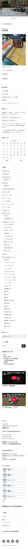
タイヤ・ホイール (8, 277)
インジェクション (8, 262)
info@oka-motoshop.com (13, 431)
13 (21, 149)
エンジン (6, 268)
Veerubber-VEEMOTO (7, 189)
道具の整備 (7, 247)
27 (21, 154)
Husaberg (4, 174)
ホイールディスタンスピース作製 (10, 123)
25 (14, 154)
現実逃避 (5, 30)
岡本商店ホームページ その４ (9, 453)
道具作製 (6, 311)
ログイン (4, 516)
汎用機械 (6, 288)
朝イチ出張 (5, 94)
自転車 (5, 245)
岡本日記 (4, 213)
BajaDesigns (5, 171)
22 (3, 154)
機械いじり (7, 242)
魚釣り (5, 250)
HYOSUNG (5, 177)
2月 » (21, 160)
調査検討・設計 (8, 300)
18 (14, 151)
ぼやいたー (5, 198)
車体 (5, 303)
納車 (5, 294)
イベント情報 (5, 201)
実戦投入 (4, 100)
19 (17, 151)
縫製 (5, 297)
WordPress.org (6, 525)
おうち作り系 (7, 224)
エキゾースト (7, 265)
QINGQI (4, 183)
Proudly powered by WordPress (9, 545)
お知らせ (4, 192)
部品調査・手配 (8, 320)
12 (17, 149)
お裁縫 (5, 233)
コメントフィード (6, 522)
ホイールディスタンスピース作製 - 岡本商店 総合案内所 (13, 125)
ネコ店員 (4, 210)
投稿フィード (5, 519)
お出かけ (6, 227)
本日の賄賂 (5, 91)
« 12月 (7, 160)
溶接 (5, 291)
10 (10, 149)
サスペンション (8, 274)
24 (10, 154)
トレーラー (5, 207)
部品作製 (6, 314)
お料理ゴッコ (7, 230)
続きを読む (5, 73)
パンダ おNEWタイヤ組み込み (9, 130)
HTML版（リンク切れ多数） (9, 459)
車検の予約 (5, 117)
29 (3, 157)
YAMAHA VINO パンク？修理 (10, 97)
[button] (3, 501)
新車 (3, 254)
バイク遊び (7, 239)
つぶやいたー (5, 195)
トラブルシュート (8, 280)
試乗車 (5, 179)
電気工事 (6, 323)
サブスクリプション (7, 204)
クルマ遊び (7, 236)
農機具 (5, 309)
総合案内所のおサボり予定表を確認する (12, 506)
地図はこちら (6, 427)
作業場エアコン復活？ (7, 112)
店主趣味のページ (6, 222)
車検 (5, 306)
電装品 (5, 326)
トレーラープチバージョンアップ (10, 103)
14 (24, 149)
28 (24, 154)
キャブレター (7, 271)
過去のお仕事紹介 (6, 257)
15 (3, 151)
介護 (5, 215)
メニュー (15, 18)
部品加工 (6, 317)
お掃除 (5, 259)
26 (17, 154)
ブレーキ (6, 282)
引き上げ (6, 285)
